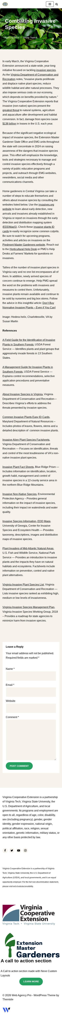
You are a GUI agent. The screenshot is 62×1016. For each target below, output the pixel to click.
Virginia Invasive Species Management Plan (28, 607)
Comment (12, 717)
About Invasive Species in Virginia (22, 394)
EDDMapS (9, 226)
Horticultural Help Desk (23, 249)
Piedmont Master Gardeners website (23, 244)
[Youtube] (18, 850)
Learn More (31, 981)
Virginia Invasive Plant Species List (23, 584)
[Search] (56, 4)
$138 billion (9, 123)
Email (10, 684)
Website (10, 701)
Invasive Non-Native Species (19, 494)
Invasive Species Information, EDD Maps (26, 521)
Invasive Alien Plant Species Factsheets (25, 439)
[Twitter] (11, 850)
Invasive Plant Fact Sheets (18, 467)
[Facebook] (5, 850)
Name (10, 668)
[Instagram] (25, 850)
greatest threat (10, 110)
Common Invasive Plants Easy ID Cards (25, 417)
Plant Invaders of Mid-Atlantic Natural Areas (27, 548)
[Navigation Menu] (50, 4)
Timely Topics (30, 37)
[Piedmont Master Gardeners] (5, 4)
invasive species (46, 70)
